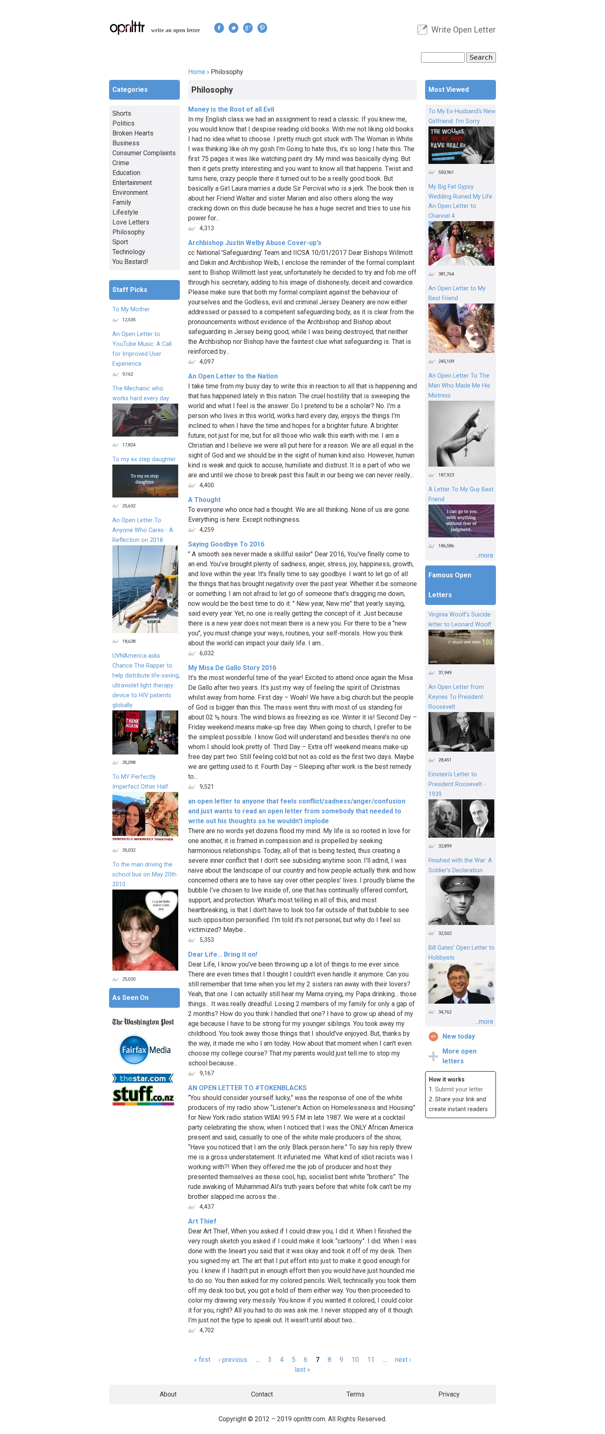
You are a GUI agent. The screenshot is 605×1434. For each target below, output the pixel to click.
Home (196, 72)
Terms (356, 1394)
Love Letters (130, 222)
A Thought (204, 500)
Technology (128, 252)
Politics (123, 123)
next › (403, 1360)
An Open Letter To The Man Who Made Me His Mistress (459, 385)
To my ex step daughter (144, 459)
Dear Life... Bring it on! (222, 954)
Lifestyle (125, 212)
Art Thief (202, 1221)
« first (202, 1360)
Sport (120, 242)
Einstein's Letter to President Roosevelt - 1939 (457, 784)
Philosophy (128, 232)
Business (126, 143)
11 (371, 1360)
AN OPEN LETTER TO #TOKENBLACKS (247, 1088)
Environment (130, 192)
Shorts (121, 113)
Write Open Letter (463, 30)
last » (302, 1369)
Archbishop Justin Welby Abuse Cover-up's (254, 243)
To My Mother (131, 309)
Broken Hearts (133, 133)
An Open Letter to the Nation (233, 376)
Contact (262, 1394)
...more (484, 555)
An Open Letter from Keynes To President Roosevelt (456, 697)
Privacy (449, 1394)
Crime (120, 163)
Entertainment (132, 183)
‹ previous (233, 1360)
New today (458, 1036)
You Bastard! (130, 262)
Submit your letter (459, 1089)
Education (126, 173)
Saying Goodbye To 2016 (226, 544)
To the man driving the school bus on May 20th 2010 (144, 874)
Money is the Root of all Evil (231, 109)
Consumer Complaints (144, 153)
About (168, 1394)
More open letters (459, 1056)
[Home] (127, 27)
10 (355, 1360)
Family (121, 202)
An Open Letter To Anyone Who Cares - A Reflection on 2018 (142, 530)
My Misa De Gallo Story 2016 (232, 668)
